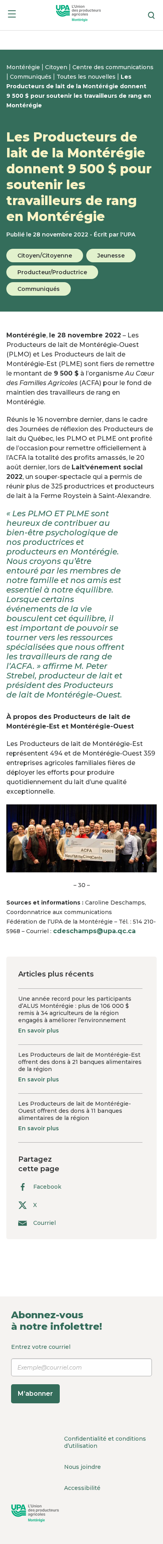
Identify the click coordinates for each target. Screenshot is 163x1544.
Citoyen (57, 67)
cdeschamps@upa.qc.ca (94, 931)
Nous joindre (82, 1466)
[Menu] (12, 15)
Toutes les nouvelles (87, 76)
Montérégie (24, 67)
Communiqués (31, 76)
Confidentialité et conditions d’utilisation (105, 1442)
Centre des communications (113, 67)
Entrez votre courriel (40, 1370)
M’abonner (35, 1393)
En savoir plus (38, 1030)
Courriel (44, 1223)
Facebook (47, 1186)
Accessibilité (82, 1488)
